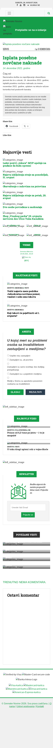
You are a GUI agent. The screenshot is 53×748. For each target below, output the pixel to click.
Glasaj (15, 392)
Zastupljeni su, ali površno (21, 360)
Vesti (27, 288)
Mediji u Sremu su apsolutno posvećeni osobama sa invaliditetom (24, 382)
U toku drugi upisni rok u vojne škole (27, 449)
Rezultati (35, 392)
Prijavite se (28, 515)
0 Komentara (43, 49)
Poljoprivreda (21, 430)
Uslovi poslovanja (25, 706)
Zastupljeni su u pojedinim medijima (26, 374)
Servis (6, 49)
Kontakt (40, 706)
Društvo (10, 288)
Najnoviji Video (26, 418)
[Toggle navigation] (9, 13)
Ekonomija (19, 288)
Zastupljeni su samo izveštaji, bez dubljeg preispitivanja (25, 368)
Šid (29, 430)
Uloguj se (35, 5)
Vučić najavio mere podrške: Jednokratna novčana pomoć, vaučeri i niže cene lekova (23, 294)
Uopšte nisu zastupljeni (20, 356)
